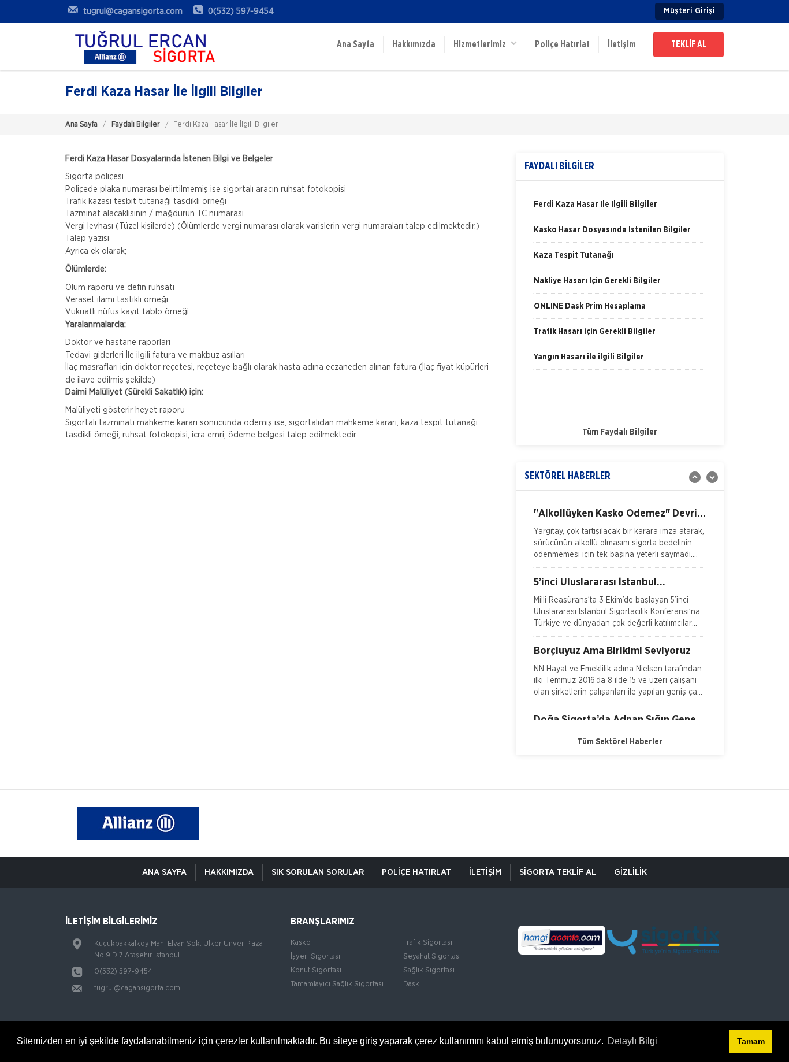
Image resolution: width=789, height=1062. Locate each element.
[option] (619, 208)
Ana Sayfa (355, 44)
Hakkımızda (414, 44)
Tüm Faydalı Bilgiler (619, 432)
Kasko (301, 942)
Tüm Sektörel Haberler (620, 742)
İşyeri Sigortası (315, 956)
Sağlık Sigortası (429, 970)
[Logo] (140, 46)
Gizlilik (630, 872)
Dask (411, 984)
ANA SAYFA (164, 872)
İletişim (622, 44)
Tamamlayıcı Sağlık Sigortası (337, 984)
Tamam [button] (751, 1041)
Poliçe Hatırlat (562, 44)
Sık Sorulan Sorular (317, 872)
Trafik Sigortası (427, 942)
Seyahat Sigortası (432, 956)
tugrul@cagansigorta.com (137, 988)
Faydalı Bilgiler (135, 124)
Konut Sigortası (316, 970)
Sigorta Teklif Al (557, 872)
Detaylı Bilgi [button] (632, 1041)
